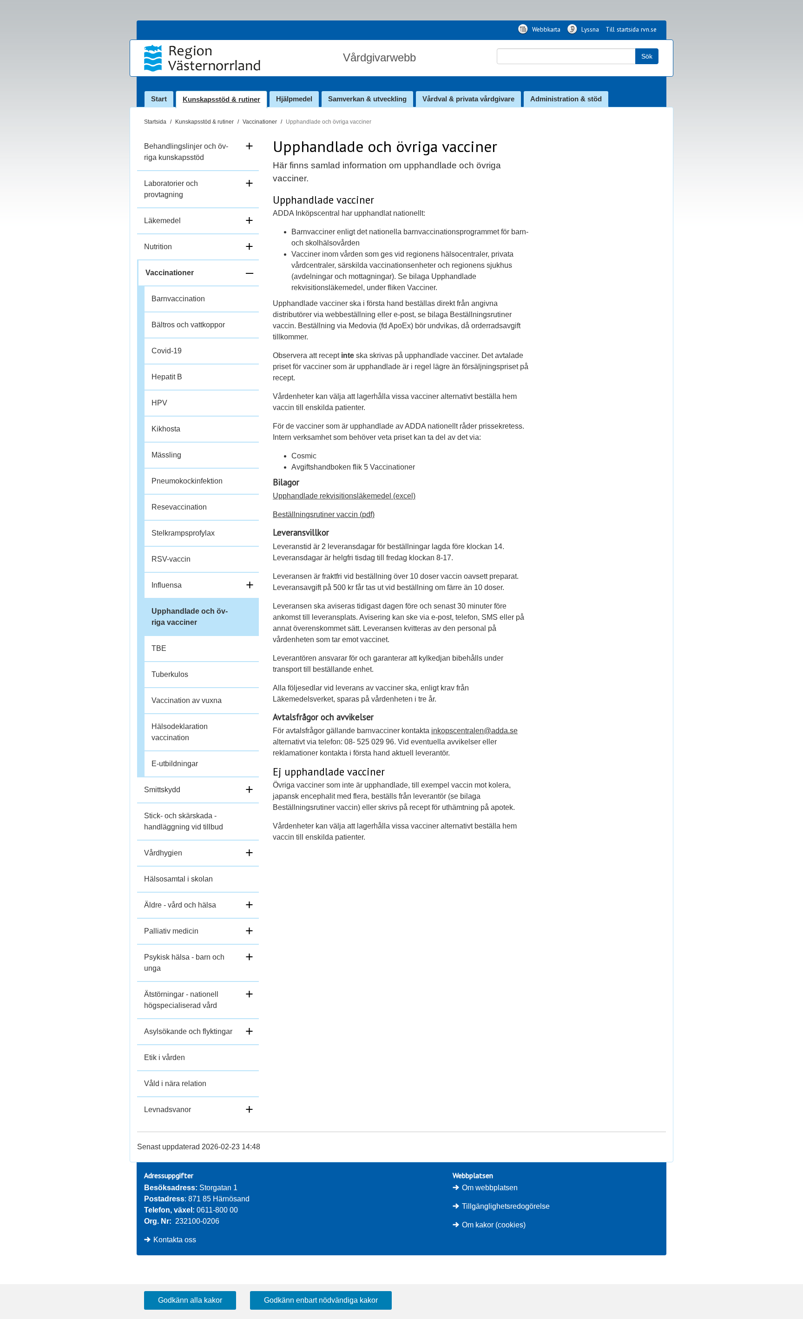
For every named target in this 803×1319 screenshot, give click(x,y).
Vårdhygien (163, 853)
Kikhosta (165, 429)
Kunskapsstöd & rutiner (221, 99)
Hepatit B (166, 377)
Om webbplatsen (490, 1188)
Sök (646, 56)
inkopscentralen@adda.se (474, 731)
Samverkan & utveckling (367, 99)
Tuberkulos (169, 674)
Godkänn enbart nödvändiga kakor (321, 1300)
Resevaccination (179, 507)
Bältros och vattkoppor (188, 325)
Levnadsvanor (167, 1110)
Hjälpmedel (294, 99)
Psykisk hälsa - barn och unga (184, 962)
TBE (158, 648)
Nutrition (158, 247)
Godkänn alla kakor (190, 1300)
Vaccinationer (260, 122)
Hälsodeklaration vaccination (179, 732)
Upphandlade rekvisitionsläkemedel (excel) (344, 496)
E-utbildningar (174, 764)
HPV (159, 403)
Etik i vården (164, 1057)
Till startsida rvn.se (631, 29)
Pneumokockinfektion (187, 481)
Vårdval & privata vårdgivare (468, 99)
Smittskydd (162, 790)
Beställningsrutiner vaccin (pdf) (324, 514)
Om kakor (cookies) (494, 1225)
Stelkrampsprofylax (183, 533)
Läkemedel (162, 221)
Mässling (166, 455)
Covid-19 (166, 351)
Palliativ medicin (171, 931)
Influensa (166, 585)
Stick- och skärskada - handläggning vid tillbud (183, 821)
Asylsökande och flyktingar (188, 1031)
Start (159, 99)
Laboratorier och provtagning (171, 189)
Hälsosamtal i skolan (178, 879)
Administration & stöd (566, 99)
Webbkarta (545, 29)
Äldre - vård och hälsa (180, 905)
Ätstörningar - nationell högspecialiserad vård (181, 999)
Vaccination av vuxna (186, 700)
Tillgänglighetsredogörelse (506, 1206)
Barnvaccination (178, 299)
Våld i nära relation (175, 1083)
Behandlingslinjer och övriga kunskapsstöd (186, 151)
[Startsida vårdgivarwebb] (203, 58)
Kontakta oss (174, 1240)
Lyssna (589, 29)
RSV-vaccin (171, 559)
